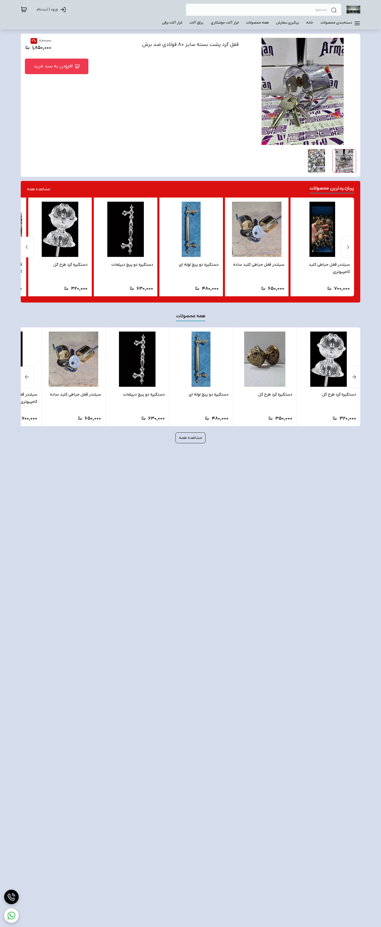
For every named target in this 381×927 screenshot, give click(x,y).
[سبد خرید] (24, 9)
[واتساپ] (11, 915)
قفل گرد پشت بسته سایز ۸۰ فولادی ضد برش (190, 44)
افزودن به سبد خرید (53, 66)
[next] (26, 247)
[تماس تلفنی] (11, 897)
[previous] (348, 247)
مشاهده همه (38, 189)
